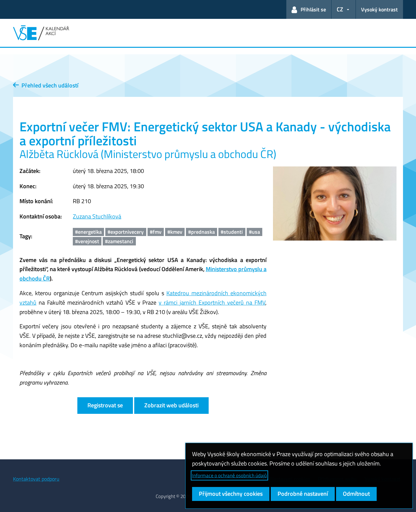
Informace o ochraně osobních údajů (229, 475)
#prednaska (201, 232)
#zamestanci (119, 241)
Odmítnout (356, 493)
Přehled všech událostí (48, 85)
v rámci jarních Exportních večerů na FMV (212, 302)
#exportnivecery (126, 232)
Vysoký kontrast (379, 9)
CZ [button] (340, 9)
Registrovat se (105, 405)
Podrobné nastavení (303, 493)
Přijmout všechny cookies (231, 493)
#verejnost (87, 241)
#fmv (156, 232)
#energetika (88, 232)
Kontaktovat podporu (36, 479)
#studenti (232, 232)
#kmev (174, 232)
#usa (254, 232)
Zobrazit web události (171, 405)
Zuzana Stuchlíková (97, 216)
